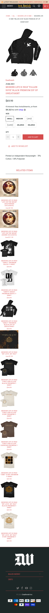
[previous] (8, 46)
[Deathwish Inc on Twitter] (18, 588)
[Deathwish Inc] (24, 6)
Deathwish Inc (27, 594)
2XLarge (20, 125)
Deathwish (10, 80)
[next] (40, 46)
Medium (19, 119)
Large (29, 119)
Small (9, 119)
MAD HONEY (28, 2)
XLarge (10, 125)
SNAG (21, 2)
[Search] (34, 6)
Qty (7, 132)
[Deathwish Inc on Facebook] (22, 588)
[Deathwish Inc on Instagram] (31, 588)
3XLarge (31, 125)
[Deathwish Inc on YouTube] (27, 588)
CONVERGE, (38, 2)
